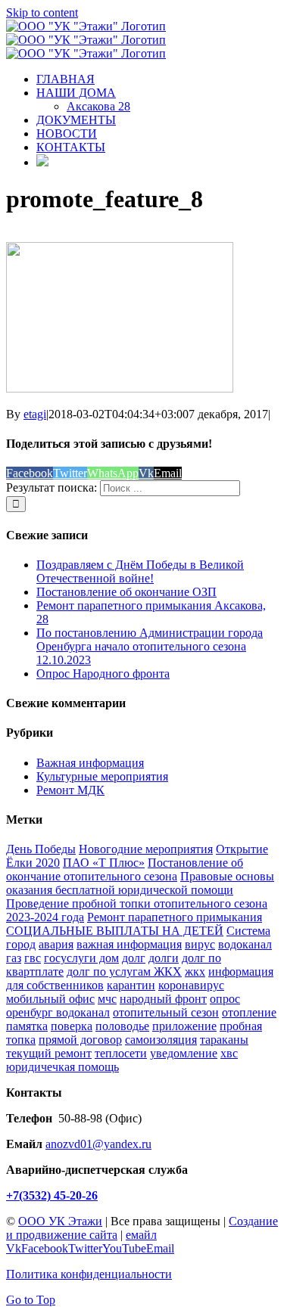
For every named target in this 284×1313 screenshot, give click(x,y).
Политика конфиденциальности (89, 1274)
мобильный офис (50, 998)
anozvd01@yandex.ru (98, 1144)
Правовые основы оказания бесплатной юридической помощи (140, 883)
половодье (122, 1026)
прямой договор (80, 1039)
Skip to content (42, 12)
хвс (229, 1053)
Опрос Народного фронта (103, 673)
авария (56, 944)
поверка (71, 1026)
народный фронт (163, 998)
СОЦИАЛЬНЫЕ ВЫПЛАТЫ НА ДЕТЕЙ (114, 930)
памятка (27, 1026)
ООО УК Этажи (60, 1221)
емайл (141, 1234)
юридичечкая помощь (62, 1066)
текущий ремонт (49, 1053)
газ (13, 957)
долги (163, 957)
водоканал (245, 944)
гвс (32, 957)
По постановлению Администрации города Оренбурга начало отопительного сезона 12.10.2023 (149, 646)
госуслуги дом (81, 957)
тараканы (224, 1039)
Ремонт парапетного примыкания (174, 917)
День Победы (41, 849)
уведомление (183, 1053)
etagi (34, 414)
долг (133, 957)
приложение (184, 1026)
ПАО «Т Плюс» (104, 862)
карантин (131, 985)
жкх (195, 971)
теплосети (121, 1053)
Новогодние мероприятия (146, 849)
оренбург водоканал (58, 1012)
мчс (107, 998)
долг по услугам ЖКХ (124, 971)
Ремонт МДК (70, 790)
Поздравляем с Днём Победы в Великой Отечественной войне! (140, 571)
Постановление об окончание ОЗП (126, 591)
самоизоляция (161, 1039)
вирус (200, 944)
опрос (225, 998)
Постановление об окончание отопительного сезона (124, 869)
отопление (249, 1012)
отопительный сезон (166, 1012)
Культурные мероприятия (102, 776)
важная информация (129, 944)
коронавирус (191, 985)
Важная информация (90, 762)
